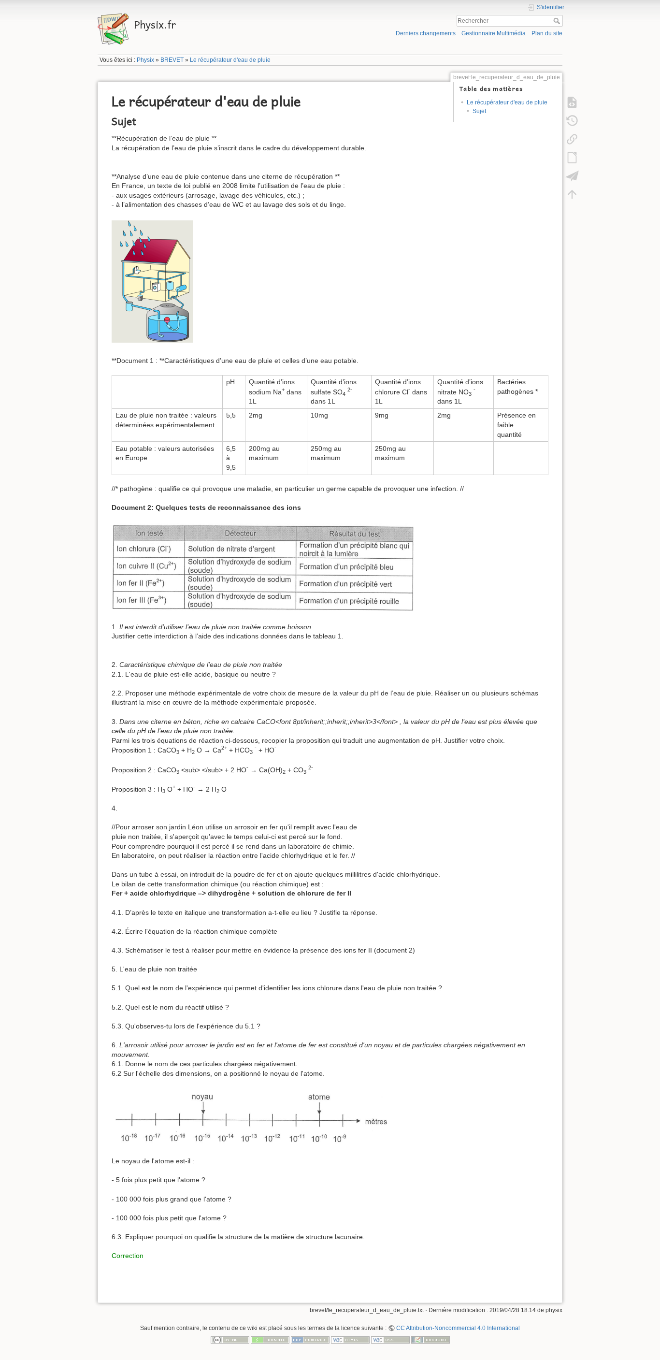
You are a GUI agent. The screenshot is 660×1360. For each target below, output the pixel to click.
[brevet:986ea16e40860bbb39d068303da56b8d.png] (251, 1117)
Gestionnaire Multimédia (493, 33)
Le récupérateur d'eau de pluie (230, 60)
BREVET (172, 60)
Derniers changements (426, 33)
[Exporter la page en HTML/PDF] (572, 176)
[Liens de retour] (572, 139)
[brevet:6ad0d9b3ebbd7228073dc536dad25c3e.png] (152, 282)
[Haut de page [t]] (572, 194)
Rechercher (557, 20)
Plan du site (546, 33)
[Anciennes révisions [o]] (572, 121)
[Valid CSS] (390, 1339)
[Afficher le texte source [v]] (572, 102)
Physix (145, 60)
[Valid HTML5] (350, 1339)
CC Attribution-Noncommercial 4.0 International (458, 1328)
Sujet (479, 111)
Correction (127, 1255)
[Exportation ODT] (572, 157)
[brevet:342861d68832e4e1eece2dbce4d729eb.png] (263, 567)
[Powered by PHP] (310, 1339)
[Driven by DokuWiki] (430, 1339)
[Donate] (270, 1339)
